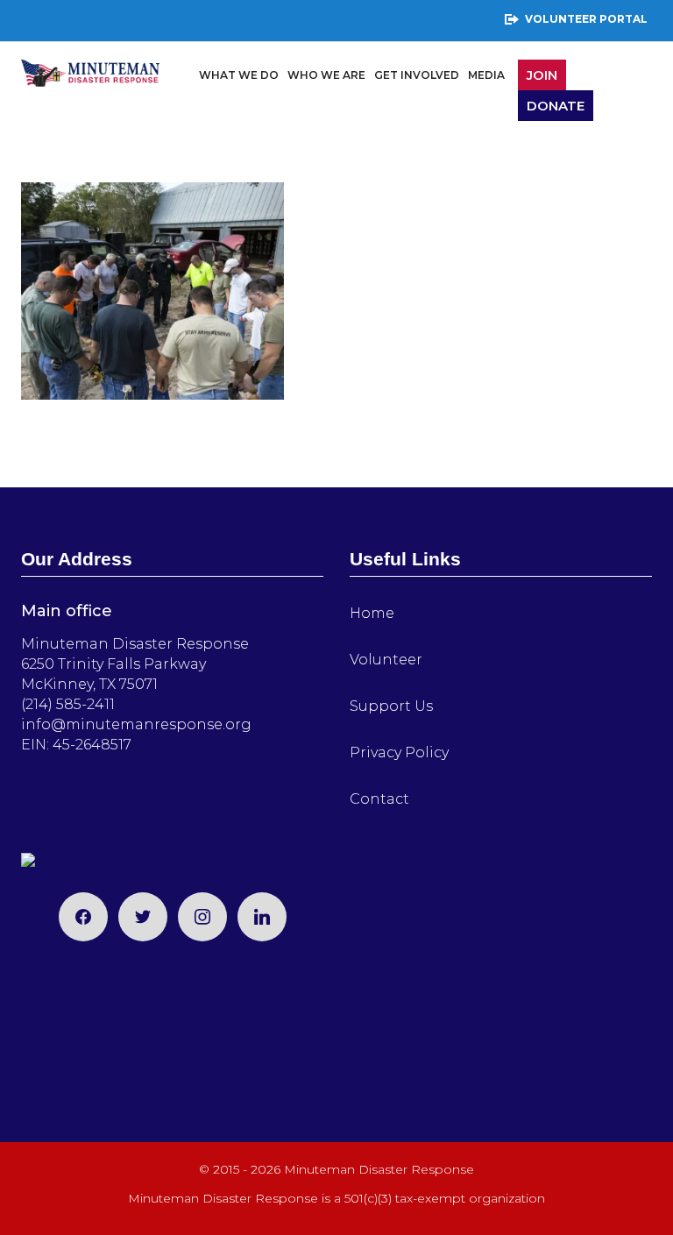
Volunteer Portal (586, 18)
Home (372, 613)
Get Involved (416, 75)
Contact (379, 799)
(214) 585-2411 (68, 704)
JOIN (542, 75)
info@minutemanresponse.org (136, 724)
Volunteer (386, 659)
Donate (555, 105)
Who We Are (326, 75)
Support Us (391, 706)
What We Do (239, 75)
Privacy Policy (399, 752)
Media (486, 75)
